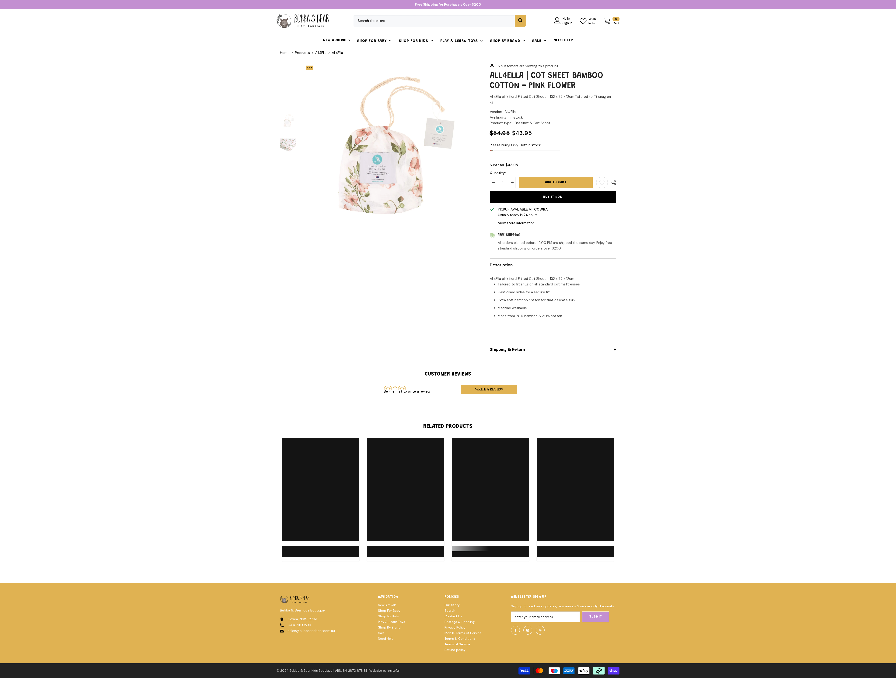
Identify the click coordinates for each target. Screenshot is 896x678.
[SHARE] (612, 182)
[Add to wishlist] (602, 182)
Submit (595, 616)
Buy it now (553, 197)
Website (375, 670)
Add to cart (556, 182)
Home (285, 52)
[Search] (440, 21)
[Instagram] (527, 630)
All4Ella (320, 52)
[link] (320, 548)
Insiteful (393, 670)
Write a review (489, 389)
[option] (389, 149)
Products (302, 52)
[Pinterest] (540, 630)
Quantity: (498, 173)
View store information (516, 223)
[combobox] (434, 21)
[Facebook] (515, 630)
